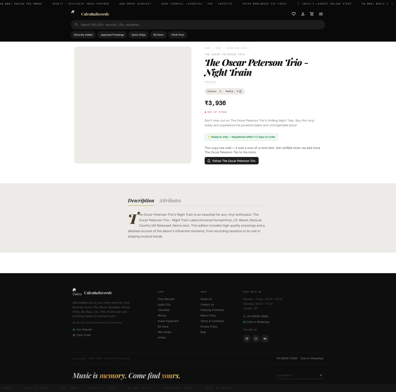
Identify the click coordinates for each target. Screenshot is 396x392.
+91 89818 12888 (257, 316)
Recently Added (83, 34)
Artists (162, 337)
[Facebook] (247, 338)
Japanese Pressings (112, 34)
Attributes (170, 200)
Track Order (83, 335)
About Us (206, 299)
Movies (162, 315)
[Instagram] (256, 338)
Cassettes (164, 309)
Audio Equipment (168, 321)
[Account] (303, 14)
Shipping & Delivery (212, 309)
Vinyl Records (166, 299)
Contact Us (207, 304)
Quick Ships (138, 34)
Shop (218, 48)
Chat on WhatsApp (258, 321)
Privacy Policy (209, 326)
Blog (203, 331)
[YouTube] (265, 338)
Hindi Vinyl (177, 34)
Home (207, 48)
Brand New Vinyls (238, 48)
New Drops (164, 331)
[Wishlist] (294, 14)
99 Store (158, 34)
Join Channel (84, 329)
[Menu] (321, 14)
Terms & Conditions (212, 321)
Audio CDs (164, 304)
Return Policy (208, 315)
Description (141, 200)
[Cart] (312, 14)
